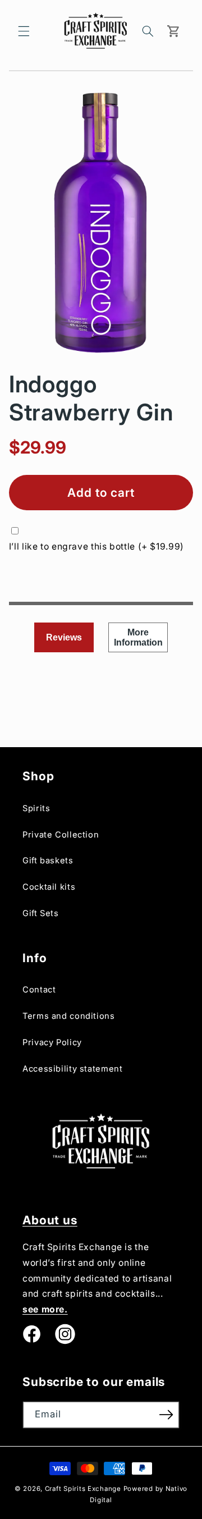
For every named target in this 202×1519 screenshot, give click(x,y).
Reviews (64, 637)
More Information (138, 637)
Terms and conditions (68, 1016)
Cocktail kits (48, 887)
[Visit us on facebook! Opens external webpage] (31, 1334)
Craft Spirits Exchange (83, 1489)
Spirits (36, 808)
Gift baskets (48, 860)
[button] (23, 31)
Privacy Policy (52, 1042)
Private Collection (60, 835)
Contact (39, 990)
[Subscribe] (166, 1415)
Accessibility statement (72, 1069)
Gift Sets (40, 913)
